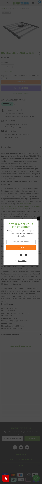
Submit (21, 248)
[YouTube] (25, 255)
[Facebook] (16, 255)
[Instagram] (21, 255)
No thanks (22, 260)
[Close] (38, 218)
